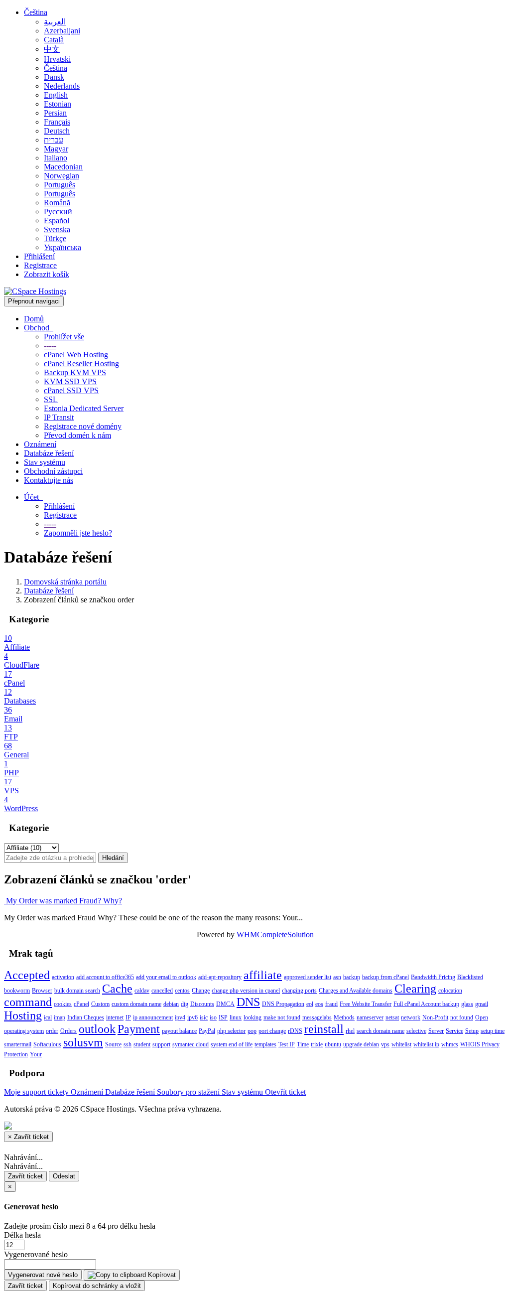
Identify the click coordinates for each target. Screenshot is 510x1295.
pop (252, 1030)
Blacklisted (470, 977)
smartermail (17, 1044)
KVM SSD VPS (70, 381)
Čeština (35, 12)
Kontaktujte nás (48, 480)
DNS (248, 1002)
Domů (34, 318)
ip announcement (153, 1017)
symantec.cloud (190, 1044)
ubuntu (333, 1044)
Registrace (40, 265)
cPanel (81, 1004)
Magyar (56, 148)
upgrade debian (361, 1044)
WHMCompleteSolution (275, 934)
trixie (317, 1044)
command (28, 1002)
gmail (481, 1004)
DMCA (225, 1004)
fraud (331, 1004)
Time (303, 1044)
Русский (58, 211)
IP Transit (59, 417)
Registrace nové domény (83, 426)
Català (54, 39)
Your (36, 1054)
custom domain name (136, 1004)
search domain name (380, 1030)
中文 (52, 49)
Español (56, 220)
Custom (100, 1004)
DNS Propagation (283, 1004)
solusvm (83, 1042)
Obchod (38, 327)
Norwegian (61, 175)
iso (213, 1017)
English (56, 95)
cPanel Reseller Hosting (81, 363)
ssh (127, 1044)
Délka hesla (22, 1235)
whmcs (449, 1044)
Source (113, 1044)
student (141, 1044)
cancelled (162, 990)
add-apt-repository (220, 977)
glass (467, 1004)
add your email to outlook (166, 977)
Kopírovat (161, 1275)
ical (48, 1017)
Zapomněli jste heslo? (78, 533)
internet (115, 1017)
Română (57, 202)
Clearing (415, 988)
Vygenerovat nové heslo (43, 1275)
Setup (472, 1030)
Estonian (57, 104)
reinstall (324, 1028)
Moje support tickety (37, 1092)
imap (59, 1017)
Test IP (286, 1044)
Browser (42, 990)
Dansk (54, 77)
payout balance (179, 1030)
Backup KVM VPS (75, 372)
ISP (223, 1017)
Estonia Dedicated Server (84, 408)
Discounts (202, 1004)
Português (59, 184)
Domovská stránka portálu (65, 581)
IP (128, 1017)
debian (171, 1004)
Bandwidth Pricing (433, 977)
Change (201, 990)
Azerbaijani (62, 30)
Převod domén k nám (77, 435)
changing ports (299, 990)
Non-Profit (435, 1017)
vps (385, 1044)
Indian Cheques (85, 1017)
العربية (55, 21)
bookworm (17, 990)
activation (63, 977)
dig (184, 1004)
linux (236, 1017)
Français (57, 122)
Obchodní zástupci (53, 471)
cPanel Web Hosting (76, 354)
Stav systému (44, 462)
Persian (55, 113)
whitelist (401, 1044)
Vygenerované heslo (36, 1254)
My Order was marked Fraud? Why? (63, 900)
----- (50, 345)
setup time (493, 1030)
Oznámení (40, 444)
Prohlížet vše (64, 336)
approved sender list (307, 977)
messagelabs (317, 1017)
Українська (62, 247)
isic (204, 1017)
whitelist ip (426, 1044)
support (161, 1044)
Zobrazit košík (46, 274)
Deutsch (57, 131)
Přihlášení (39, 256)
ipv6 (192, 1017)
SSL (51, 399)
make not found (281, 1017)
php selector (231, 1030)
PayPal (207, 1030)
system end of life (232, 1044)
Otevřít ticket (285, 1092)
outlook (97, 1028)
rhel (350, 1030)
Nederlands (62, 86)
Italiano (55, 157)
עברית (53, 140)
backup (351, 977)
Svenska (57, 229)
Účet (33, 497)
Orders (68, 1030)
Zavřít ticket (25, 1176)
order (52, 1030)
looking (252, 1017)
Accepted (27, 975)
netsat (392, 1017)
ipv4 (180, 1017)
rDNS (295, 1030)
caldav (141, 990)
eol (309, 1004)
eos (319, 1004)
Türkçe (55, 238)
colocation (450, 990)
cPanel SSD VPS (71, 390)
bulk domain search (77, 990)
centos (182, 990)
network (410, 1017)
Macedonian (63, 166)
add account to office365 (105, 977)
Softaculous (47, 1044)
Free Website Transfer (365, 1004)
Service (454, 1030)
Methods (344, 1017)
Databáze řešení (49, 453)
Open (481, 1017)
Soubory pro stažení (189, 1092)
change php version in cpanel (246, 990)
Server (436, 1030)
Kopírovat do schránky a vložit (97, 1286)
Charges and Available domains (355, 990)
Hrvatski (57, 59)
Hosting (23, 1015)
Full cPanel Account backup (426, 1004)
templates (265, 1044)
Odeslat (64, 1176)
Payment (139, 1028)
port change (272, 1030)
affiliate (263, 975)
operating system (24, 1030)
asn (337, 977)
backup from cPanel (385, 977)
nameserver (370, 1017)
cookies (63, 1004)
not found (461, 1017)
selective (416, 1030)
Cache (117, 988)
